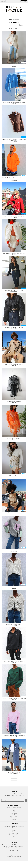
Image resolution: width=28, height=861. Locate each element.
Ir (25, 800)
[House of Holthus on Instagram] (13, 850)
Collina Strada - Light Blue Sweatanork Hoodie (14, 102)
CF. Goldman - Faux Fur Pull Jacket (14, 624)
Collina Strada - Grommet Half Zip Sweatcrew (14, 661)
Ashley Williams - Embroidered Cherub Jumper (14, 216)
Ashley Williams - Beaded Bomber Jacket (14, 327)
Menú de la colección (14, 28)
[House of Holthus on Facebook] (10, 850)
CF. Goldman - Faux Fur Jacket (14, 587)
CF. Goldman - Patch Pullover (14, 550)
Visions (14, 819)
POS (8, 856)
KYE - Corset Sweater (14, 475)
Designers (14, 811)
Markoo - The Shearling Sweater (14, 513)
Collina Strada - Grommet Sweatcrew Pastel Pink (14, 735)
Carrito (24, 1)
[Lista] (21, 25)
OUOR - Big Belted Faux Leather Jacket (14, 364)
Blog (14, 836)
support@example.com (18, 847)
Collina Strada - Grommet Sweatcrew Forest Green (14, 698)
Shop (14, 810)
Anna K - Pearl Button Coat (14, 772)
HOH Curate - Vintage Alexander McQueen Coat (14, 65)
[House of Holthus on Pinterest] (15, 850)
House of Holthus (16, 855)
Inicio (10, 19)
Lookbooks (14, 817)
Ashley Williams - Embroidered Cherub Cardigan (14, 253)
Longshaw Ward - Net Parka (14, 401)
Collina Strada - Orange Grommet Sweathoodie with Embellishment (14, 178)
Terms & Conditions (14, 834)
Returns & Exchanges (14, 833)
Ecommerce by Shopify (16, 856)
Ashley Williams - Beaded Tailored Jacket (14, 290)
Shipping (14, 831)
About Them (14, 813)
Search (14, 838)
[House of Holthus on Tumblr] (17, 850)
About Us (14, 814)
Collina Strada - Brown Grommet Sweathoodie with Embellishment (14, 140)
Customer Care (14, 816)
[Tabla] (20, 25)
